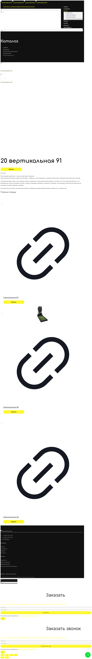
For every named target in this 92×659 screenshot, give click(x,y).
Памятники (6, 49)
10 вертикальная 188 (11, 407)
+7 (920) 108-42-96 (7, 537)
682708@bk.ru (6, 539)
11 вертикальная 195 (10, 297)
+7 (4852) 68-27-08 (7, 535)
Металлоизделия (5, 564)
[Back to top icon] (3, 585)
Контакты (3, 552)
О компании (4, 548)
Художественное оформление (9, 566)
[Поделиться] (7, 655)
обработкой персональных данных (28, 616)
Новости (3, 550)
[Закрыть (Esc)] (3, 655)
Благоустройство (5, 562)
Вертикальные (7, 53)
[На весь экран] (11, 655)
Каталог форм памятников (10, 51)
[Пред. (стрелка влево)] (3, 657)
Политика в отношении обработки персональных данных (19, 6)
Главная (5, 47)
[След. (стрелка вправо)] (7, 657)
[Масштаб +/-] (16, 655)
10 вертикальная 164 (11, 517)
